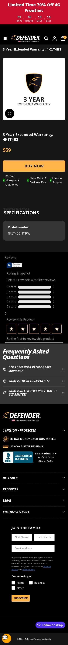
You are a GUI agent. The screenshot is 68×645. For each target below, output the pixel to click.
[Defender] (22, 420)
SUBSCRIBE (20, 598)
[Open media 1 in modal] (34, 89)
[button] (5, 38)
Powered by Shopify (42, 639)
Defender (29, 639)
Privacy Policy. (28, 569)
